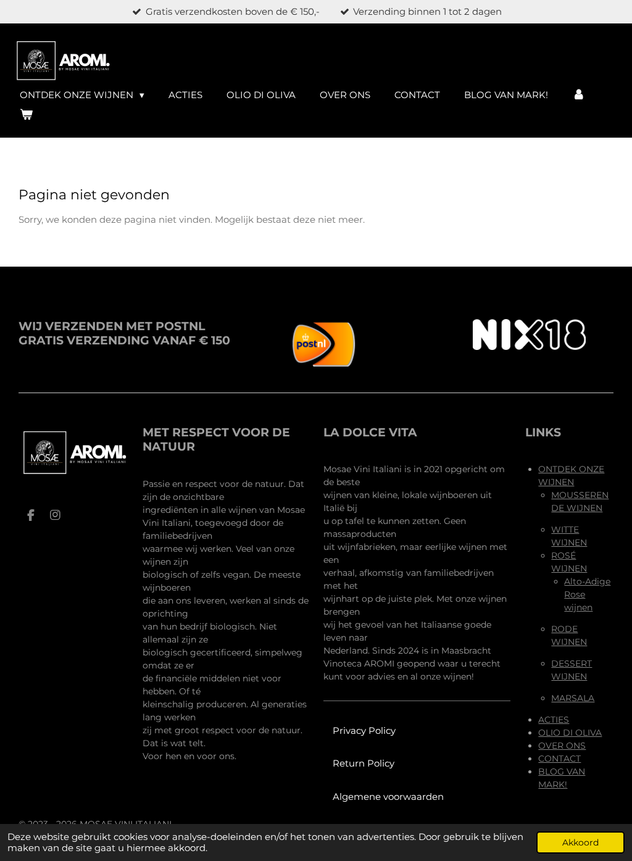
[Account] (578, 95)
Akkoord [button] (580, 842)
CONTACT (559, 758)
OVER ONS (562, 745)
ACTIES (553, 719)
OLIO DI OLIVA (570, 732)
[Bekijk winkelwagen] (26, 115)
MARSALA (572, 698)
